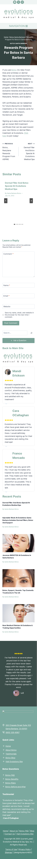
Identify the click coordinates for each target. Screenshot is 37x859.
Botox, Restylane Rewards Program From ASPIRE (8, 151)
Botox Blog (10, 758)
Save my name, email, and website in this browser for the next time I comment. (19, 315)
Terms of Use (11, 849)
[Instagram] (22, 2)
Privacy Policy (25, 849)
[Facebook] (14, 2)
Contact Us (10, 834)
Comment (8, 254)
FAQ (13, 775)
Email (6, 296)
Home (8, 746)
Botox (14, 70)
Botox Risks (10, 783)
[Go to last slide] (5, 200)
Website (6, 306)
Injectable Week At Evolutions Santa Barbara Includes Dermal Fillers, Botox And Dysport (17, 520)
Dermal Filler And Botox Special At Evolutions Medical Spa (29, 151)
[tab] (14, 224)
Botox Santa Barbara (18, 43)
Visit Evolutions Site (14, 761)
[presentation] (18, 543)
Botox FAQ (24, 831)
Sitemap (8, 852)
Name (6, 285)
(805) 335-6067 (13, 732)
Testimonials (11, 754)
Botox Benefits (11, 779)
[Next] (31, 200)
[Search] (31, 333)
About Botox (11, 750)
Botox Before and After (15, 787)
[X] (18, 2)
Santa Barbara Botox (14, 193)
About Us (14, 831)
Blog (32, 831)
